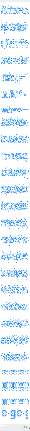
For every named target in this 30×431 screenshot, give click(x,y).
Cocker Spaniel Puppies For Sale (18, 215)
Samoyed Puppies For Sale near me (7, 158)
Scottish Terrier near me (20, 326)
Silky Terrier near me (22, 327)
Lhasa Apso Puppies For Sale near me (20, 154)
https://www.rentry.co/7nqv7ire (5, 109)
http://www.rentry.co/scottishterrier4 (17, 106)
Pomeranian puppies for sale (6, 133)
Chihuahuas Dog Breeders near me (15, 357)
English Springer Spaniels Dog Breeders (19, 172)
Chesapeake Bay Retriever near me (15, 316)
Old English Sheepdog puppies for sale (21, 131)
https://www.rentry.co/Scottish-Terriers (16, 110)
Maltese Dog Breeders (4, 177)
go (1, 370)
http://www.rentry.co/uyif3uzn (5, 84)
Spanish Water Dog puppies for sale (13, 136)
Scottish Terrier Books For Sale (21, 65)
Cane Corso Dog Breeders (5, 169)
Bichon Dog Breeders (25, 166)
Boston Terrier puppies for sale (5, 119)
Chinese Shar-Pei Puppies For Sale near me (8, 148)
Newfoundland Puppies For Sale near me (16, 140)
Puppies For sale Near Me (6, 140)
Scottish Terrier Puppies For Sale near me (19, 158)
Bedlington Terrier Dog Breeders (22, 165)
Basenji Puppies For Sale (9, 212)
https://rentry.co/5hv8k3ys (21, 87)
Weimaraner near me (12, 329)
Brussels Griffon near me (12, 315)
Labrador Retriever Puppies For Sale (6, 220)
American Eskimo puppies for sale (19, 114)
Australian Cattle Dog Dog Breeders (10, 164)
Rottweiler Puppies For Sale (17, 344)
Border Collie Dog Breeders (13, 167)
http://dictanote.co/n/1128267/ (5, 95)
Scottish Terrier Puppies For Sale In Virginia (11, 60)
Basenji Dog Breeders (7, 165)
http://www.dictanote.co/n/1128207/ (6, 92)
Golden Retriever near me (5, 321)
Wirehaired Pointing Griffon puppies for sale (7, 139)
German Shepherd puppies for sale (6, 127)
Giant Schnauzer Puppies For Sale (19, 217)
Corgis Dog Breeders (12, 170)
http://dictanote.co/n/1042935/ (24, 95)
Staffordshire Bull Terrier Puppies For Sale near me (16, 160)
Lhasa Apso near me (5, 323)
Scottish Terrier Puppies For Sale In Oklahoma (19, 62)
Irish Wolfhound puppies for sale (8, 262)
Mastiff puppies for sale (9, 199)
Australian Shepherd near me (11, 313)
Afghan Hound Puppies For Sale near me (11, 141)
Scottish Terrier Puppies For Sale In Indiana (13, 55)
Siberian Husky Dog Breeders (8, 245)
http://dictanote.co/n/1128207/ (14, 95)
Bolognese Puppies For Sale (17, 277)
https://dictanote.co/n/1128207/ (15, 98)
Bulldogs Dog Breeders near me (15, 355)
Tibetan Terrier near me (5, 329)
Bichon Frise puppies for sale (6, 118)
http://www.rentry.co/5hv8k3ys (15, 83)
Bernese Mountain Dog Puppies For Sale (19, 333)
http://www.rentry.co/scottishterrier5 (6, 107)
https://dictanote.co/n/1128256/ (6, 98)
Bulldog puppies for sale (14, 120)
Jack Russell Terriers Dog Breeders (23, 175)
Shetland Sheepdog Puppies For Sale (17, 345)
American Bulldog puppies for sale (8, 114)
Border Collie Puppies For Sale (18, 334)
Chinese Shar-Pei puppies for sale (14, 122)
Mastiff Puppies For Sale (9, 8)
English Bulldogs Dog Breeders (8, 172)
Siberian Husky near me (15, 327)
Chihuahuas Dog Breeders (5, 170)
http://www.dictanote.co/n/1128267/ (17, 91)
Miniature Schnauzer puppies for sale (18, 199)
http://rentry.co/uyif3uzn (20, 78)
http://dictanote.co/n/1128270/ (14, 94)
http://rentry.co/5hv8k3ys (13, 78)
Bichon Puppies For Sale (9, 277)
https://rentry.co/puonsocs (13, 89)
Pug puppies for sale (21, 133)
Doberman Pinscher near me (14, 318)
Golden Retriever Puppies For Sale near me (20, 151)
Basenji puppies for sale (14, 116)
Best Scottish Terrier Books (5, 65)
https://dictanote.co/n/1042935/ (15, 99)
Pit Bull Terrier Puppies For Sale (12, 222)
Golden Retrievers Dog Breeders (23, 173)
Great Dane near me (12, 321)
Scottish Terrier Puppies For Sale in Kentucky (7, 70)
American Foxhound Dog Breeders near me (19, 349)
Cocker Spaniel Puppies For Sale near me (21, 148)
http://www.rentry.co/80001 (5, 105)
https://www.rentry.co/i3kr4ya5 (15, 111)
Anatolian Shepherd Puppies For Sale (13, 3)
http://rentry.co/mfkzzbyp (13, 80)
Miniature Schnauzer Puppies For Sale (18, 8)
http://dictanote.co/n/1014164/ (5, 96)
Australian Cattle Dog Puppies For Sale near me (22, 142)
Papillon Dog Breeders (4, 178)
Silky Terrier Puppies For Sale (6, 10)
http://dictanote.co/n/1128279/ (5, 94)
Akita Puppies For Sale (4, 2)
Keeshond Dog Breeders (4, 240)
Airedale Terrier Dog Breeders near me (7, 349)
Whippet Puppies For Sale (17, 225)
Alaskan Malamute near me (22, 311)
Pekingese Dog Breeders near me (7, 367)
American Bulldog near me (5, 312)
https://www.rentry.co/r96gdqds (6, 104)
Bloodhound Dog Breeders (5, 167)
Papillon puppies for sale (4, 132)
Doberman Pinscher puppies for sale (15, 124)
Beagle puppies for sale (4, 117)
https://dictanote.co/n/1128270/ (15, 97)
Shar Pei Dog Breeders (18, 170)
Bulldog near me (18, 315)
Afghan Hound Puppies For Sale (5, 210)
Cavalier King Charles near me (5, 316)
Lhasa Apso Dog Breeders (23, 176)
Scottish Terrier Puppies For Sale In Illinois (10, 30)
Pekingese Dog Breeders (11, 178)
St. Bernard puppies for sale (23, 136)
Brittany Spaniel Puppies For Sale (7, 4)
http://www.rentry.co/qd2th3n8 (15, 81)
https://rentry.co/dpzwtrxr (5, 86)
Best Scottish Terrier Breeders (12, 19)
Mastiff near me (15, 323)
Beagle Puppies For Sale (16, 212)
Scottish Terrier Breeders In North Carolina (12, 52)
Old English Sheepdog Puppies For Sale (16, 221)
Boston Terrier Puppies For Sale (8, 278)
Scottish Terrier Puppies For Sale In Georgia (13, 28)
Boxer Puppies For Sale (16, 278)
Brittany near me (6, 315)
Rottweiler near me (8, 326)
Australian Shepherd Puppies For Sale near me (8, 143)
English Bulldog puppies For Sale (7, 7)
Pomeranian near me (20, 325)
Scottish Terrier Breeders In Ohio (13, 36)
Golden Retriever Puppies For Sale (21, 339)
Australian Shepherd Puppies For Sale (19, 211)
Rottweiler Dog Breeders (7, 179)
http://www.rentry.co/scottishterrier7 (6, 108)
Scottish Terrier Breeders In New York (15, 59)
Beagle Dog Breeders (13, 165)
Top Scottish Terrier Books (9, 67)
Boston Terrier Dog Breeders (21, 167)
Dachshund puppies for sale (5, 124)
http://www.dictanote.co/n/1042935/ (17, 92)
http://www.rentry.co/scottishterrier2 (14, 105)
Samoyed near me (13, 326)
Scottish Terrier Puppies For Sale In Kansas (11, 15)
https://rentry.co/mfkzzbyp (21, 89)
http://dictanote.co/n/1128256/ (24, 94)
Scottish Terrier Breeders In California (20, 25)
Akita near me (11, 311)
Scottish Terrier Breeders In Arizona (14, 14)
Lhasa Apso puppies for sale (21, 198)
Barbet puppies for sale (6, 116)
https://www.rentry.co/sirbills (15, 109)
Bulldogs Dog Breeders (16, 168)
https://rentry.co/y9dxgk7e (5, 87)
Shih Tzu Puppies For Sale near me (17, 159)
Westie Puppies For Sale (23, 209)
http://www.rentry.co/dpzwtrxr (5, 82)
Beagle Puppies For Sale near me (13, 144)
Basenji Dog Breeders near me (5, 351)
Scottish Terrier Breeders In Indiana (8, 56)
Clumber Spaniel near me (10, 317)
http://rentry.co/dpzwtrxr (5, 77)
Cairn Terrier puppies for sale (22, 120)
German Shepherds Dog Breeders (13, 173)
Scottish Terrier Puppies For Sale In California (21, 24)
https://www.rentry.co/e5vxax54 (24, 109)
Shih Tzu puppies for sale (13, 135)
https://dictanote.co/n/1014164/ (6, 100)
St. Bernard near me (10, 328)
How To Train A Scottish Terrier (19, 42)
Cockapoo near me (17, 317)
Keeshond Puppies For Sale (23, 219)
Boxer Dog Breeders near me (22, 354)
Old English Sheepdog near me (20, 324)
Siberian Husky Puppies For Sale (21, 224)
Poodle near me (25, 325)
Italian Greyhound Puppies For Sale (13, 219)
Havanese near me (18, 321)
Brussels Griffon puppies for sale (6, 120)
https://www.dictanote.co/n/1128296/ (17, 103)
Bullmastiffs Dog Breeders (24, 168)
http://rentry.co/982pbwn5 (13, 76)
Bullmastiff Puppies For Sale (22, 226)
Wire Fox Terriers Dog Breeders (23, 181)
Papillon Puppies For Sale (14, 227)
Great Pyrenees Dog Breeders (13, 174)
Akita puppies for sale (9, 182)
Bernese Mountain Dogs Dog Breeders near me (11, 352)
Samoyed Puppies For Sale (10, 223)
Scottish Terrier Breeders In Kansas (8, 16)
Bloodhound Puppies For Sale (21, 332)
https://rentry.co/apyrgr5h (13, 88)
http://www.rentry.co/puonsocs (24, 84)
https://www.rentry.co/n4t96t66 (5, 110)
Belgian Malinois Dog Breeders (17, 166)
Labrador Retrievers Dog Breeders (14, 176)
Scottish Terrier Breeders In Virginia (9, 61)
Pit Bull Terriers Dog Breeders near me (18, 367)
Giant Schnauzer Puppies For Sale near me (7, 151)
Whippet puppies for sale (23, 138)
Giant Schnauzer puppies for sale (16, 127)
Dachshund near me (7, 318)
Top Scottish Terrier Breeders (13, 20)
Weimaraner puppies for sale (7, 138)
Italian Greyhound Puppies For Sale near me (11, 153)
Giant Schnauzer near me (23, 320)
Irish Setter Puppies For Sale (20, 340)
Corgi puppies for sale (23, 123)
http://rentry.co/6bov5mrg (5, 76)
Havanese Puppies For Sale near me (15, 152)
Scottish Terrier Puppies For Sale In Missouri (10, 21)
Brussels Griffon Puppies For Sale (17, 4)
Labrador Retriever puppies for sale (11, 198)
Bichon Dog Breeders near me (6, 353)
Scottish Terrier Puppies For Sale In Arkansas (10, 23)
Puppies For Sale (3, 182)
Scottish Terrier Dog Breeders (13, 244)
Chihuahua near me (23, 316)
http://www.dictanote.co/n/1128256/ (6, 91)
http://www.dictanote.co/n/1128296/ (17, 93)
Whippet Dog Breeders (15, 181)
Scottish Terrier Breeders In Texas (6, 54)
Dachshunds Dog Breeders (17, 171)
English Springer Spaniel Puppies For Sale (15, 216)
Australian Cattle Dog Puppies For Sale (8, 211)
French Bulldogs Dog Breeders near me (12, 361)
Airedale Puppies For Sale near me (22, 141)
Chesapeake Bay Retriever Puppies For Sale (9, 5)
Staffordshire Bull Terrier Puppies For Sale (7, 225)
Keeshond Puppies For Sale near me (23, 153)
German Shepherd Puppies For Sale (9, 217)
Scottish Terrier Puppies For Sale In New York (16, 58)
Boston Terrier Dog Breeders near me (12, 354)
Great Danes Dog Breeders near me (21, 362)
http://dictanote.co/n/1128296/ (14, 96)
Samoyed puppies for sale (10, 134)
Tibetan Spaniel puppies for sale (17, 137)
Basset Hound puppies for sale (22, 116)
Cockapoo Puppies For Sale (6, 6)
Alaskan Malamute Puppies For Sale (20, 2)
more (22, 63)
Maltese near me (10, 323)
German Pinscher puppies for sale (23, 126)
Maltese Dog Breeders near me (17, 365)
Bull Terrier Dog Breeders (9, 168)
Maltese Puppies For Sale (24, 220)
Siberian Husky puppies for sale (21, 135)
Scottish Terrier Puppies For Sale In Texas (7, 47)
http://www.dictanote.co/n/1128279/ (6, 90)
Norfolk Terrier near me (11, 324)
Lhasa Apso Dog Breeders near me (7, 365)
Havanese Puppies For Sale (22, 218)
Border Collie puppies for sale (23, 118)
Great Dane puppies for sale (10, 128)
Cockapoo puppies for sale (6, 123)
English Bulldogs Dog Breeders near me (12, 360)
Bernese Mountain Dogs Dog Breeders (7, 166)
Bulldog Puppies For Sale (4, 214)
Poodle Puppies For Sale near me (13, 157)
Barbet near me (18, 313)
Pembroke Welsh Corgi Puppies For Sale (17, 343)
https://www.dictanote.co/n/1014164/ (6, 103)
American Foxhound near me (21, 312)
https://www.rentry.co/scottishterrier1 (6, 112)
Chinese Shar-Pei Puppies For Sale (9, 215)
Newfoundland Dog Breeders (12, 177)
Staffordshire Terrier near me (17, 328)
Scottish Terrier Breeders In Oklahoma (15, 63)
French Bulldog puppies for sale (13, 126)
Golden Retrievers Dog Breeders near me (10, 362)
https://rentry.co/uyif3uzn (5, 88)
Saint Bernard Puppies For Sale (15, 10)
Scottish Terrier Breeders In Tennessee (18, 33)
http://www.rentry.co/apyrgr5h (14, 84)
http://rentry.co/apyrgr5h (5, 79)
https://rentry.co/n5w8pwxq (13, 87)
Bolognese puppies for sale (15, 118)
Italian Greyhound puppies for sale (18, 262)
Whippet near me (23, 329)
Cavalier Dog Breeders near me (5, 357)
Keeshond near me (18, 322)
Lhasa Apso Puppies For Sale (16, 220)
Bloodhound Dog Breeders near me (16, 353)
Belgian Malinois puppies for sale (13, 117)
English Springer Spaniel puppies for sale (8, 125)
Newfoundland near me (4, 324)
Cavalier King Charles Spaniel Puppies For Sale (15, 214)
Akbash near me (15, 311)
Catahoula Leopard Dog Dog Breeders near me (21, 356)
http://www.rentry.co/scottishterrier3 (6, 106)
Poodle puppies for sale (14, 133)
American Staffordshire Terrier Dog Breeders (19, 245)
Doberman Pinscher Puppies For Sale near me (8, 149)
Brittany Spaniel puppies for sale (22, 119)
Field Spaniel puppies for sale (19, 125)
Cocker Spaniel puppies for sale (15, 123)
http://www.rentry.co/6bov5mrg (21, 80)
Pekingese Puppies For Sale (22, 227)
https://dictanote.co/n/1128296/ (15, 100)
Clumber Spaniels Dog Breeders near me (18, 358)
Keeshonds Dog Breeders (5, 176)
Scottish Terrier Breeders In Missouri (9, 42)
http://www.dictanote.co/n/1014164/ (6, 93)
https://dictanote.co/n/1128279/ (6, 97)
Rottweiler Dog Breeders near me (11, 368)
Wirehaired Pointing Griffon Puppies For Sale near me (14, 161)
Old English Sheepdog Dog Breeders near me (13, 366)
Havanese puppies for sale (18, 128)
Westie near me (18, 329)
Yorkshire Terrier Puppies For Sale (17, 9)
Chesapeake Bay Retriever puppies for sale (21, 121)
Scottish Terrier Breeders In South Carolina (12, 40)
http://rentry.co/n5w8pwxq (5, 78)
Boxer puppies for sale (13, 119)
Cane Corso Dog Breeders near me (9, 356)
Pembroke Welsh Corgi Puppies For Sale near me (16, 156)
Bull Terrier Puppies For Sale (24, 278)
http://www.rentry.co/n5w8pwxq (6, 83)
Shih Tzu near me (9, 327)
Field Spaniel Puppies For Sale (14, 6)
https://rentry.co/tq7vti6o (5, 89)
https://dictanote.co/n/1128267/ (6, 99)
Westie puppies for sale (15, 138)
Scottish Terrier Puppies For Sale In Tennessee (19, 32)
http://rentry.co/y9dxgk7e (12, 77)
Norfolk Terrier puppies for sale (10, 131)
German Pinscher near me (7, 320)
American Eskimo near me (13, 312)
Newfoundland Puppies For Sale (15, 209)
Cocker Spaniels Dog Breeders (8, 171)
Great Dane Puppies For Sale (13, 218)
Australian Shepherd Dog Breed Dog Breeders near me (19, 350)
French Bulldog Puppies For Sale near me (8, 150)
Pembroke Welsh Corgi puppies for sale (14, 132)
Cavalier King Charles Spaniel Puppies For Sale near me (10, 147)
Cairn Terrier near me (24, 315)
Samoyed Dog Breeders (14, 179)
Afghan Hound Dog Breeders (8, 228)
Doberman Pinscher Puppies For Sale (21, 337)
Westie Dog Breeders (8, 181)
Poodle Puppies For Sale (20, 222)
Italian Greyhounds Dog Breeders (13, 175)
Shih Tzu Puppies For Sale (13, 224)
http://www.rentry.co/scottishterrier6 (17, 107)
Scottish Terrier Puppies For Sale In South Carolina (21, 16)
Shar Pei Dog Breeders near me (6, 358)
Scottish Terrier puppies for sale (18, 134)
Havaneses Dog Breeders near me (16, 363)
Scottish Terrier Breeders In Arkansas (22, 23)
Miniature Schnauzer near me (22, 323)
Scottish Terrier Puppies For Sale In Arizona (17, 13)
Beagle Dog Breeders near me (14, 351)
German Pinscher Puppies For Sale (17, 7)
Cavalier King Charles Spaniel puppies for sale (8, 121)
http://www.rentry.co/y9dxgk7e (15, 82)
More (2, 64)
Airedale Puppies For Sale (14, 210)
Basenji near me (22, 313)
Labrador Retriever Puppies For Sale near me (7, 154)
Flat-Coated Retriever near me (19, 319)
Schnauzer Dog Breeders (22, 179)
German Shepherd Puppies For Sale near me (21, 150)
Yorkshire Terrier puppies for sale (19, 139)
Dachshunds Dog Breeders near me (13, 359)
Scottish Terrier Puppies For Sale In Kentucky (7, 11)
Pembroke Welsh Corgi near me (7, 325)
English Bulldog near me (22, 318)
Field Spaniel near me (12, 319)
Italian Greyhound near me (11, 322)
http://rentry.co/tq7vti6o (12, 79)
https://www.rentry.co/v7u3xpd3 (6, 111)
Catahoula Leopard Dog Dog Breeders (14, 169)
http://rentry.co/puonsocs (5, 80)
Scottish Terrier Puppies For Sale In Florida (18, 26)
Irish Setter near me (24, 321)
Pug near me (3, 326)
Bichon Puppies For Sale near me (11, 145)
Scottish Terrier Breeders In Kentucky (19, 12)
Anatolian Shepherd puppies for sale (14, 115)
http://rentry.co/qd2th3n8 (21, 76)
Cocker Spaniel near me (23, 317)
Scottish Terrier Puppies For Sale (19, 223)
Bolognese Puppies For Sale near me (21, 145)
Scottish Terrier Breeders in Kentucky (17, 71)
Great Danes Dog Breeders (5, 174)
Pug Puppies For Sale (9, 9)
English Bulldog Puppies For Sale (13, 226)
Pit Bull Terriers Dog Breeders (19, 178)
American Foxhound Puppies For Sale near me (8, 142)
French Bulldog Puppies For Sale (18, 338)
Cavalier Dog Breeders (23, 169)
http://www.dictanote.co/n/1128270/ (17, 90)
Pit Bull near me (14, 325)
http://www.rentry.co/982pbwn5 (6, 81)
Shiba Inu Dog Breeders (21, 244)
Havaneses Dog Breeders (22, 174)
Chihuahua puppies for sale (5, 122)
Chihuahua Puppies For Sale (19, 336)
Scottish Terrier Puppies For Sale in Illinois (7, 31)
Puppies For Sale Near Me (5, 311)
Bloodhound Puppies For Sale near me (20, 143)
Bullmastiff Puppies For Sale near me (14, 162)
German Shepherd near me (16, 320)
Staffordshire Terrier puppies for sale (6, 137)
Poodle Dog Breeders (23, 242)
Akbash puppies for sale (16, 182)
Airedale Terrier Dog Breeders (17, 228)
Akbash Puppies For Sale (11, 2)
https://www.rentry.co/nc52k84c (17, 108)
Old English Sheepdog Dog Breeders (22, 177)
